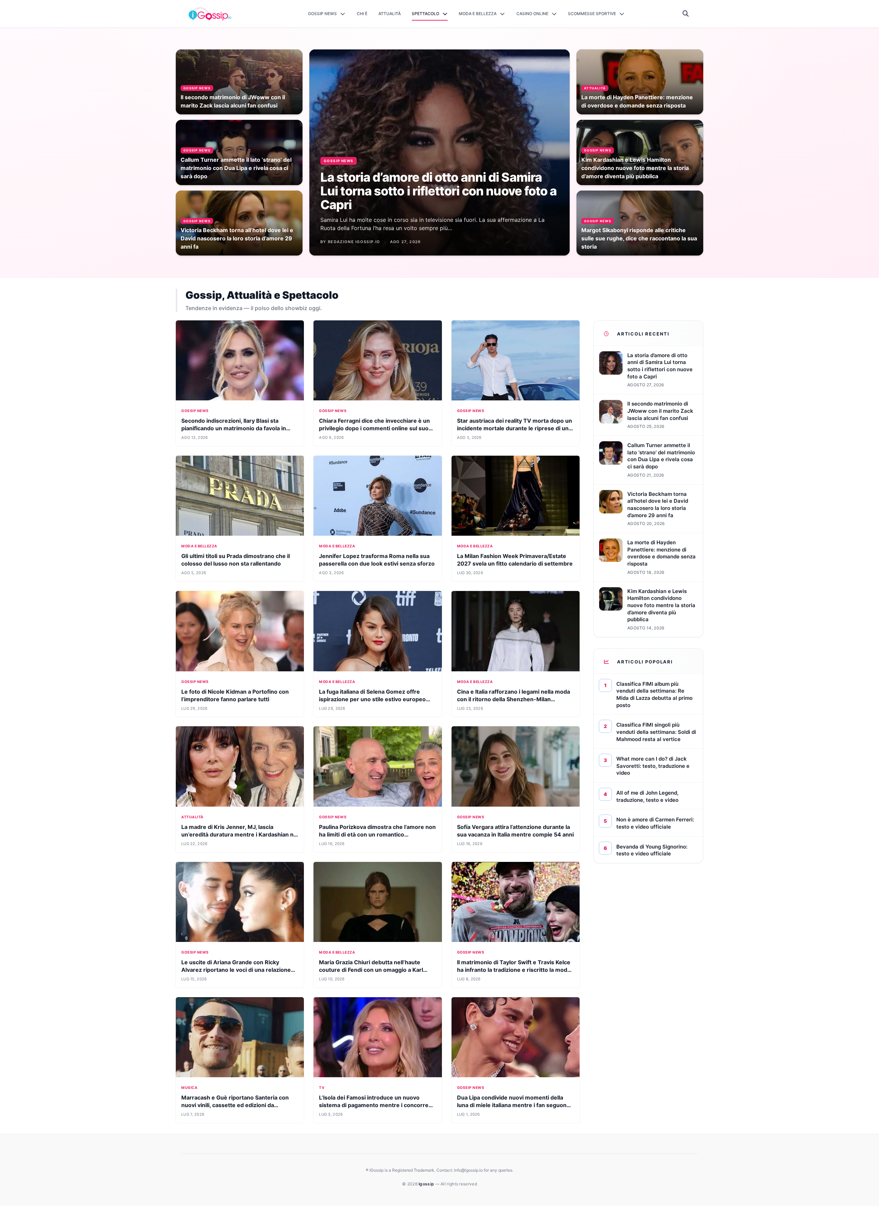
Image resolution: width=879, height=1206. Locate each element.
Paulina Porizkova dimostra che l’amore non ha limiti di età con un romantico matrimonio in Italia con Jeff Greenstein (377, 834)
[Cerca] (686, 14)
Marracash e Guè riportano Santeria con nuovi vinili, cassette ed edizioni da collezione (235, 1105)
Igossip (427, 1183)
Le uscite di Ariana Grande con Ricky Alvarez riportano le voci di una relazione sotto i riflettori (236, 970)
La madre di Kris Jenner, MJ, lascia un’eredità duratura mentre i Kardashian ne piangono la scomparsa (239, 834)
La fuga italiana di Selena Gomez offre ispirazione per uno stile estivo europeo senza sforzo (372, 699)
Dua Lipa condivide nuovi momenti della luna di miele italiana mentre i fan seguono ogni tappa (513, 1105)
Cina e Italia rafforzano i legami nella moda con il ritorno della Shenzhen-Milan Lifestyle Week (513, 699)
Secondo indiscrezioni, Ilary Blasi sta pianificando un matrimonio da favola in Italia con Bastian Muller (233, 428)
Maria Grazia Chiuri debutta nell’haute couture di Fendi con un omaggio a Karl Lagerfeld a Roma (371, 970)
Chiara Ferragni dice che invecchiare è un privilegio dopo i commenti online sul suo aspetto (374, 428)
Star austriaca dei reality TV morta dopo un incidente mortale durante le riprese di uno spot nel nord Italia (514, 428)
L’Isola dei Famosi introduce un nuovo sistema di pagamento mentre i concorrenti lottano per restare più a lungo (377, 1105)
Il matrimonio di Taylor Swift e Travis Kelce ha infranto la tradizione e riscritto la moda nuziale (513, 970)
